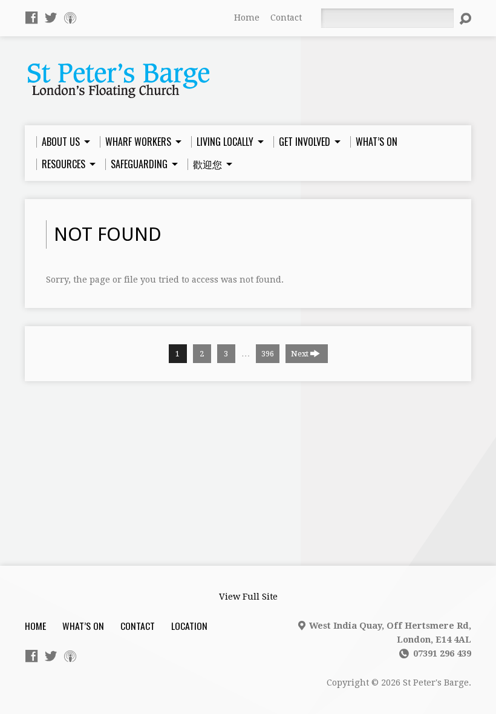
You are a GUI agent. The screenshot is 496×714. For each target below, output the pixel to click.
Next (300, 353)
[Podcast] (70, 17)
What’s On (83, 625)
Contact (286, 17)
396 (267, 353)
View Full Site (248, 596)
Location (189, 625)
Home (246, 17)
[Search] (465, 19)
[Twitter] (51, 17)
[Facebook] (31, 17)
